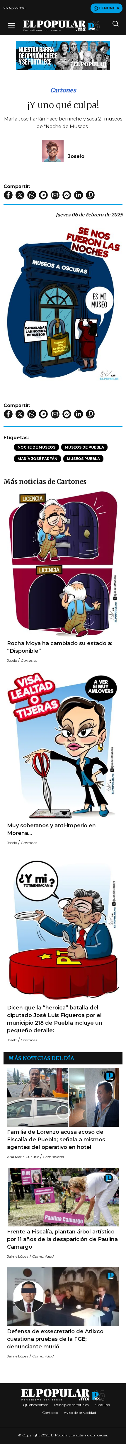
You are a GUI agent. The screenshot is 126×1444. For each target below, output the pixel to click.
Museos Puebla (83, 458)
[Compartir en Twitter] (20, 195)
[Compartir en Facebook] (8, 195)
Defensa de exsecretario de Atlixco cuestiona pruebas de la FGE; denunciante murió (55, 1339)
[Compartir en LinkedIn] (78, 195)
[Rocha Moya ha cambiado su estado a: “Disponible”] (63, 563)
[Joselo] (53, 151)
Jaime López (17, 1256)
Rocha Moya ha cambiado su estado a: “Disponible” (60, 647)
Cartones (63, 90)
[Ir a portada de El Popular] (61, 26)
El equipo (102, 1404)
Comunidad (53, 1156)
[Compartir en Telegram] (43, 195)
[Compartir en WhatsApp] (31, 195)
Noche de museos (36, 447)
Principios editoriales (71, 1404)
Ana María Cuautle (23, 1156)
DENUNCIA (108, 8)
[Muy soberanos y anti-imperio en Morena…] (63, 745)
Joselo (76, 156)
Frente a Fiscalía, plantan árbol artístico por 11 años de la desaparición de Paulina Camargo (62, 1239)
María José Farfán (37, 458)
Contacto (50, 1412)
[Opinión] (63, 55)
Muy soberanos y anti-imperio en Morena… (51, 829)
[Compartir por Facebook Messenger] (66, 195)
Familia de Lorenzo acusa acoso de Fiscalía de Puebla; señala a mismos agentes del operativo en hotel (56, 1139)
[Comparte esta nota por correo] (55, 195)
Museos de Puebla (84, 447)
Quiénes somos (35, 1404)
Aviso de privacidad (80, 1412)
